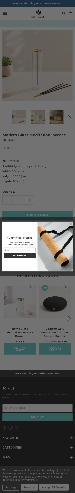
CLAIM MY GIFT (19, 256)
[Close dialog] (70, 224)
